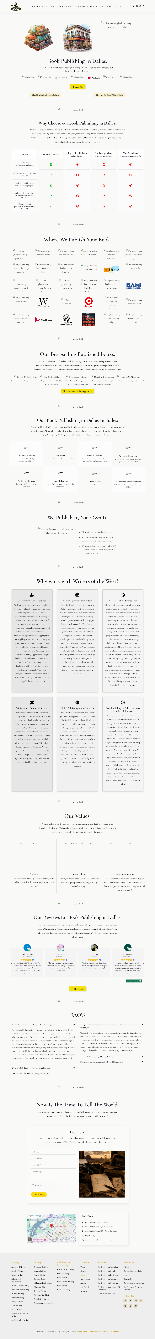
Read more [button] (11, 974)
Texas (82, 1267)
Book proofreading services (44, 1303)
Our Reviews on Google (107, 1271)
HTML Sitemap (113, 1331)
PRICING (94, 6)
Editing (50, 6)
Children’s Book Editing (43, 1283)
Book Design (62, 1286)
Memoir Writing (17, 1271)
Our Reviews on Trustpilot (108, 1267)
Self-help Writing (17, 1293)
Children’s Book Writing (20, 1285)
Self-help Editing (40, 1291)
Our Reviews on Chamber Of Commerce (109, 1288)
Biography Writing (18, 1267)
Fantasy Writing (17, 1301)
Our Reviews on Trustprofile (108, 1279)
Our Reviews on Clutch (106, 1293)
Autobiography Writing (20, 1320)
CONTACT (118, 6)
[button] (12, 381)
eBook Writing (16, 1305)
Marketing (82, 6)
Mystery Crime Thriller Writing (19, 1314)
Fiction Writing (17, 1275)
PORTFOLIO (106, 6)
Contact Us (127, 1279)
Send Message (38, 1194)
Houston (83, 1271)
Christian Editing (40, 1287)
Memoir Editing (40, 1271)
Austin (83, 1283)
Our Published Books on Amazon (132, 1288)
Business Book (39, 1279)
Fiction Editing (40, 1275)
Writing (36, 6)
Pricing (126, 1267)
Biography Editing (41, 1267)
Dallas (82, 1275)
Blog (125, 1275)
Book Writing (16, 1309)
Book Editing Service (42, 1299)
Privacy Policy (82, 1331)
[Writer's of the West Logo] (16, 6)
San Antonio (85, 1279)
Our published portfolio (132, 1271)
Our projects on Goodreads (133, 1283)
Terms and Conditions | (98, 1331)
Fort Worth (84, 1287)
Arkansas (83, 1291)
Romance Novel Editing (43, 1295)
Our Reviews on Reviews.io (108, 1275)
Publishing (65, 6)
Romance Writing (17, 1297)
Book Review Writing (65, 1282)
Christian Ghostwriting (20, 1289)
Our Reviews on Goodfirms (108, 1283)
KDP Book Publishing (65, 1269)
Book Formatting (63, 1289)
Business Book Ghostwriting (16, 1280)
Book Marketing (63, 1278)
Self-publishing (63, 1273)
